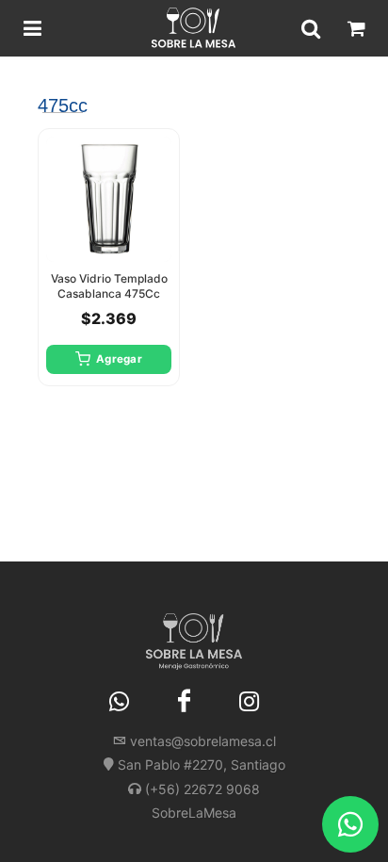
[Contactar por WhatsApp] (350, 824)
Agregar (119, 359)
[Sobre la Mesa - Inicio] (194, 28)
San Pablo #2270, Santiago (201, 764)
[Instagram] (249, 701)
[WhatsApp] (119, 701)
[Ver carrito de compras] (356, 28)
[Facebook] (184, 701)
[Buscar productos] (310, 28)
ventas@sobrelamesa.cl (203, 741)
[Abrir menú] (32, 28)
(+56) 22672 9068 (202, 789)
